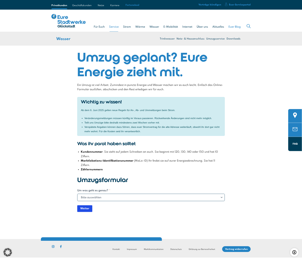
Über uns (202, 27)
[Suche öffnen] (249, 26)
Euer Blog (234, 27)
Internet (187, 27)
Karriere (114, 5)
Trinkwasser (167, 39)
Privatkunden (58, 5)
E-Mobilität (170, 27)
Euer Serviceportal (240, 5)
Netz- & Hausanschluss (190, 39)
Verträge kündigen (210, 5)
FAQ (295, 144)
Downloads (233, 39)
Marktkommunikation (153, 249)
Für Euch (99, 27)
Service (114, 27)
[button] (7, 252)
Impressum (132, 249)
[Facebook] (61, 246)
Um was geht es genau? (93, 190)
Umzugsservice (215, 39)
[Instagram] (53, 246)
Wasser (154, 27)
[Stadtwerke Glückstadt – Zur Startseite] (68, 21)
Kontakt (116, 249)
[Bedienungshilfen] (294, 252)
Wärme (140, 27)
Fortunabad (132, 5)
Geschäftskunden (82, 5)
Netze (101, 5)
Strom (127, 27)
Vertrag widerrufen (236, 249)
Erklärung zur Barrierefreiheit (202, 249)
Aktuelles (218, 27)
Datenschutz (176, 249)
